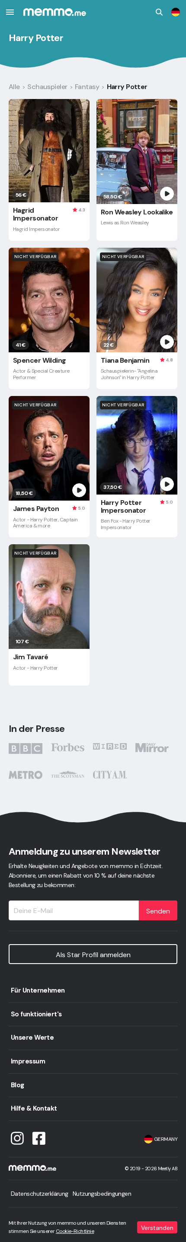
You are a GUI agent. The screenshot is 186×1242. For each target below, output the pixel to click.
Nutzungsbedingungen (102, 1193)
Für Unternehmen (38, 990)
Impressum (28, 1061)
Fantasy (87, 86)
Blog (17, 1085)
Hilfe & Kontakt (34, 1108)
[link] (175, 12)
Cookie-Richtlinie (75, 1231)
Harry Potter (127, 86)
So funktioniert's (36, 1014)
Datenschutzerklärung (39, 1193)
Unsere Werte (32, 1037)
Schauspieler (47, 86)
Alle (14, 86)
